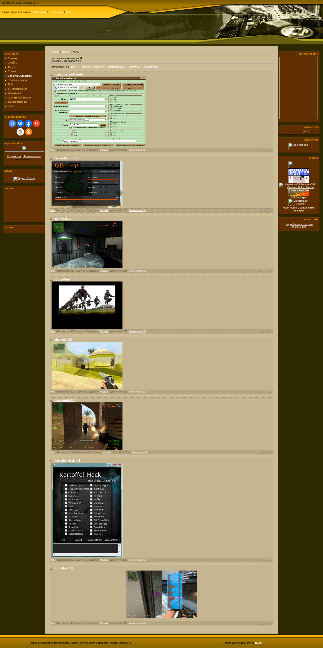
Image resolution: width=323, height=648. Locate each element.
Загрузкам (134, 66)
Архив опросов (32, 156)
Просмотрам (150, 66)
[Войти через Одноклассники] (28, 131)
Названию (86, 66)
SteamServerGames (68, 74)
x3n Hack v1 (63, 219)
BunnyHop (62, 279)
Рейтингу (99, 66)
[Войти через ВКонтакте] (20, 123)
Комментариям (116, 66)
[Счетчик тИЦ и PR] (298, 182)
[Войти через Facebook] (28, 123)
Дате (73, 66)
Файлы (66, 52)
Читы (52, 150)
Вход (68, 12)
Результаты (14, 156)
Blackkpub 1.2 (64, 400)
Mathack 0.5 (63, 339)
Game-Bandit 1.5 (66, 158)
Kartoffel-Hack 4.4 (67, 460)
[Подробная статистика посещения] (299, 225)
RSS (34, 12)
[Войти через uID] (12, 123)
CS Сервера (298, 197)
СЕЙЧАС (306, 131)
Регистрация (56, 12)
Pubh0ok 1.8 (63, 568)
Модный (104, 150)
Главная (42, 12)
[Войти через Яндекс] (36, 123)
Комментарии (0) (137, 150)
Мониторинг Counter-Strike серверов (298, 209)
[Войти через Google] (20, 132)
